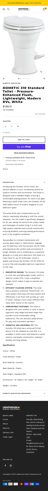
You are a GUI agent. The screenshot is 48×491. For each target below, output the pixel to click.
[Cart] (44, 9)
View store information (14, 164)
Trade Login (8, 437)
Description (8, 182)
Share (5, 169)
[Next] (44, 78)
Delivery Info (8, 433)
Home (5, 419)
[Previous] (4, 78)
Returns (6, 428)
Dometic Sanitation (12, 83)
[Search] (8, 9)
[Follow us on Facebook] (5, 465)
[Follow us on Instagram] (10, 465)
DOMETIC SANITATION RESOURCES (17, 393)
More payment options (24, 153)
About (5, 424)
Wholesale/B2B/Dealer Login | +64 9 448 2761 (24, 3)
